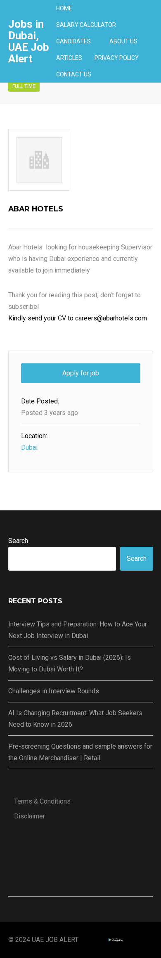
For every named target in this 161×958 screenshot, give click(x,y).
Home (64, 8)
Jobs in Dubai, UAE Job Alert (28, 41)
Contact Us (73, 74)
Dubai (29, 447)
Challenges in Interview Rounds (53, 691)
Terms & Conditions (42, 801)
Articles (69, 58)
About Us (123, 41)
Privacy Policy (117, 58)
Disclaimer (29, 816)
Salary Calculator (86, 24)
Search (18, 541)
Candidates (73, 41)
